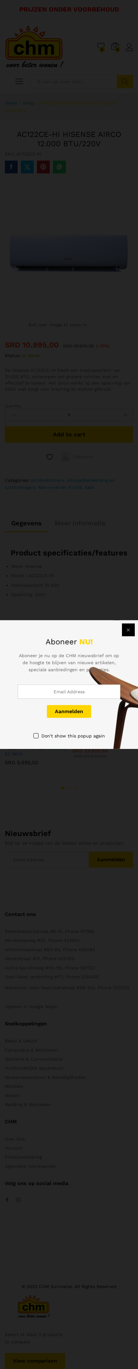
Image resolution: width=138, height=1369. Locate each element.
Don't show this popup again (73, 735)
